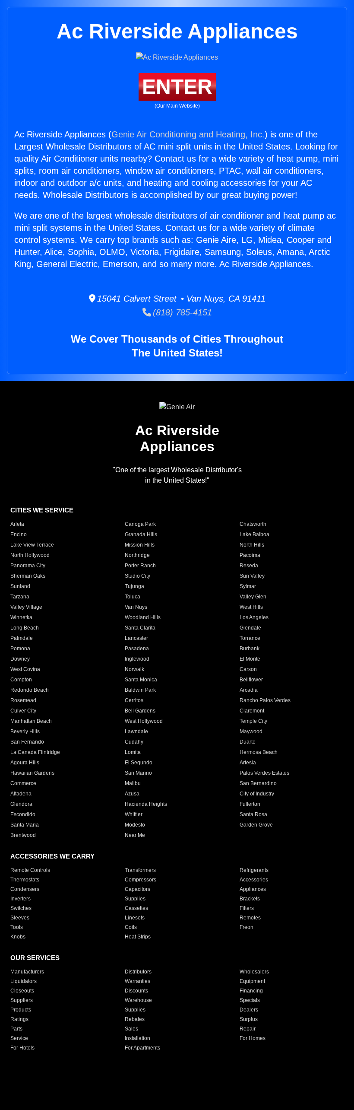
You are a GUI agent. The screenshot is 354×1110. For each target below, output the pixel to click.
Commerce (23, 783)
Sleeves (19, 918)
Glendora (21, 804)
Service (19, 1038)
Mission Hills (140, 545)
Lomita (133, 752)
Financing (251, 991)
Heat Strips (138, 937)
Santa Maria (24, 825)
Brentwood (23, 835)
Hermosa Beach (259, 752)
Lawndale (136, 731)
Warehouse (138, 1000)
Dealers (249, 1010)
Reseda (249, 566)
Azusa (132, 794)
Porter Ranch (140, 566)
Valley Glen (253, 597)
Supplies (135, 899)
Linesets (135, 918)
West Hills (251, 607)
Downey (20, 659)
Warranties (137, 981)
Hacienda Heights (146, 804)
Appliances (253, 889)
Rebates (135, 1019)
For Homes (253, 1038)
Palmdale (21, 638)
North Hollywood (30, 555)
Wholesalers (254, 972)
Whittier (133, 814)
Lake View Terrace (32, 545)
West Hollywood (144, 721)
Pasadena (137, 649)
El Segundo (138, 763)
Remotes (250, 918)
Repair (248, 1029)
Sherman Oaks (27, 576)
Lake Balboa (254, 534)
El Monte (250, 659)
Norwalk (134, 669)
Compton (21, 680)
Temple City (253, 721)
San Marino (138, 773)
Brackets (250, 899)
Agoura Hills (24, 763)
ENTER (177, 86)
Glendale (250, 628)
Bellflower (251, 680)
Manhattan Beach (31, 721)
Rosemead (23, 700)
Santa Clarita (140, 628)
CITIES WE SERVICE (41, 510)
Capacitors (137, 889)
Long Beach (24, 628)
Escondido (22, 814)
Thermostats (24, 880)
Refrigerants (254, 870)
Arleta (17, 524)
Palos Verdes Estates (264, 773)
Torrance (250, 638)
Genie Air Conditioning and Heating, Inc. (188, 134)
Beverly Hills (25, 731)
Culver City (23, 711)
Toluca (132, 597)
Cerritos (134, 700)
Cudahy (134, 742)
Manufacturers (27, 972)
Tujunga (134, 586)
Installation (137, 1038)
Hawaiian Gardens (32, 773)
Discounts (136, 991)
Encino (18, 534)
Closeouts (22, 991)
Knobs (17, 937)
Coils (131, 927)
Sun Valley (252, 576)
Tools (16, 927)
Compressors (140, 880)
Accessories (254, 880)
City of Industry (257, 794)
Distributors (138, 972)
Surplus (249, 1019)
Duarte (248, 742)
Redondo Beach (29, 690)
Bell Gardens (140, 711)
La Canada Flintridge (35, 752)
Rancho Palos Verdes (265, 700)
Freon (246, 927)
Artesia (248, 763)
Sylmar (248, 586)
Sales (131, 1029)
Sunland (20, 586)
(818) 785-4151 (181, 312)
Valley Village (26, 607)
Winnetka (21, 617)
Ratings (19, 1019)
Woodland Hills (143, 617)
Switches (21, 908)
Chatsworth (253, 524)
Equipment (252, 981)
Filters (247, 908)
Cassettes (136, 908)
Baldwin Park (140, 690)
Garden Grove (256, 825)
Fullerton (250, 804)
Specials (250, 1000)
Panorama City (27, 566)
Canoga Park (140, 524)
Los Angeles (254, 617)
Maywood (251, 731)
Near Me (135, 835)
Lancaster (136, 638)
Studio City (137, 576)
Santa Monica (141, 680)
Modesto (135, 825)
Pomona (20, 649)
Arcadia (249, 690)
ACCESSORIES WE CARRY (52, 856)
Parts (16, 1029)
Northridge (137, 555)
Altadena (21, 794)
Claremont (252, 711)
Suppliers (21, 1000)
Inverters (20, 899)
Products (20, 1010)
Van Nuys (136, 607)
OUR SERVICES (35, 957)
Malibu (133, 783)
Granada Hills (141, 534)
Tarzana (19, 597)
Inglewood (137, 659)
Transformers (140, 870)
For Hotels (22, 1048)
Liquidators (23, 981)
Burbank (249, 649)
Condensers (24, 889)
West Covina (25, 669)
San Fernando (27, 742)
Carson (248, 669)
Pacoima (250, 555)
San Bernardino (258, 783)
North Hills (252, 545)
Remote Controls (30, 870)
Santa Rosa (253, 814)
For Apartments (142, 1048)
